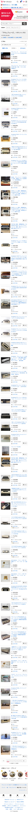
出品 (25, 61)
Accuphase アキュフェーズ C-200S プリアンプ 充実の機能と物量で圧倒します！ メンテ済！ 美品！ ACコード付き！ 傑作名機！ (19, 358)
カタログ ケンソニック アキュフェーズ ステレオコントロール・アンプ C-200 (19, 676)
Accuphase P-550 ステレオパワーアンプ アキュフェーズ (18, 435)
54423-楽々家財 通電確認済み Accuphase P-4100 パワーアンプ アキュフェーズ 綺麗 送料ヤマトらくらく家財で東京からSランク (19, 226)
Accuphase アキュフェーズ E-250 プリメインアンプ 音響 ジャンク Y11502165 (19, 242)
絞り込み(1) (23, 48)
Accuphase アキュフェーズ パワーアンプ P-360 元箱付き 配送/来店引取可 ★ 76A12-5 (19, 288)
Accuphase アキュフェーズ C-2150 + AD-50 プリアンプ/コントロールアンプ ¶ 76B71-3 (19, 81)
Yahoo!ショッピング (9, 801)
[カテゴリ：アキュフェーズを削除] (19, 27)
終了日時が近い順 (6, 44)
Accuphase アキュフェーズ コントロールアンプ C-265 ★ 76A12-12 (19, 317)
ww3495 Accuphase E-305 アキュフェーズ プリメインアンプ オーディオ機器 (19, 344)
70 (13, 553)
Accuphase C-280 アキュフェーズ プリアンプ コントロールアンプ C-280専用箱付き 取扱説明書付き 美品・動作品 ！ (19, 258)
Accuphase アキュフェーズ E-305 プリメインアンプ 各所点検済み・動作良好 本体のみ (19, 373)
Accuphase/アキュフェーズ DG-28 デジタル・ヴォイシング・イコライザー (19, 398)
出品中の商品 (15, 62)
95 (13, 610)
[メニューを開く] (26, 2)
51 (13, 754)
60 (13, 351)
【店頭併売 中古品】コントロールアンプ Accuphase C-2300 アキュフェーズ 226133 (18, 490)
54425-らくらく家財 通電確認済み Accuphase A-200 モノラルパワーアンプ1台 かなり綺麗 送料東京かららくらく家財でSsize (19, 193)
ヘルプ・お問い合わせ (18, 809)
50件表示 (13, 48)
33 (13, 266)
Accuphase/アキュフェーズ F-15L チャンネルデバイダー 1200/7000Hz (19, 386)
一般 (7, 787)
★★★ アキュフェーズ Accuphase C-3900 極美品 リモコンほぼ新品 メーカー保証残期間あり (19, 178)
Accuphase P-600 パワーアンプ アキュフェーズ (19, 135)
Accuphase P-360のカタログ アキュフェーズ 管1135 (18, 109)
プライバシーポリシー (8, 804)
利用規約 (4, 805)
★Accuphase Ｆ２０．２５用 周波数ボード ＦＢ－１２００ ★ (18, 574)
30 (13, 626)
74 (13, 524)
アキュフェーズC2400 (16, 446)
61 (13, 695)
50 (13, 129)
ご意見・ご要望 (8, 809)
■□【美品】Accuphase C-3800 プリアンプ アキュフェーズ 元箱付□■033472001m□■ (19, 717)
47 (13, 74)
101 (13, 234)
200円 (4, 37)
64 (13, 281)
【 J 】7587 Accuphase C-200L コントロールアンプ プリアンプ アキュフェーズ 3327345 (19, 532)
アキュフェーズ (12, 787)
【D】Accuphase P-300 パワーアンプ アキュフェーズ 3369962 (18, 95)
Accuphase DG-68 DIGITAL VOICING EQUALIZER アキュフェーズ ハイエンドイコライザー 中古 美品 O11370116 (19, 588)
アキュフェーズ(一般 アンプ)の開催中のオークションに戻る (14, 784)
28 (13, 141)
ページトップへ (22, 790)
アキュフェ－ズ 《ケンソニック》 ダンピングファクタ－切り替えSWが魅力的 (19, 53)
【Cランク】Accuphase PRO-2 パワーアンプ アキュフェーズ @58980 (19, 410)
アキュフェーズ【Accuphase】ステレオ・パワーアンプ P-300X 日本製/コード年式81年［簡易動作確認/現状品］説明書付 (19, 619)
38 (13, 655)
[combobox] (11, 23)
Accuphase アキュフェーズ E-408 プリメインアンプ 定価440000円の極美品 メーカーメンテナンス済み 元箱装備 (19, 162)
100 (13, 468)
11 (13, 404)
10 (13, 392)
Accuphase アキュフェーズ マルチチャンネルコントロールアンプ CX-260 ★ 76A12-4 (19, 330)
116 (13, 200)
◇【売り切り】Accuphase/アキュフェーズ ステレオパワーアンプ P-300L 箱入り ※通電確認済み (19, 702)
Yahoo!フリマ (20, 799)
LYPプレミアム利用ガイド (13, 805)
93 (13, 101)
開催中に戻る (5, 48)
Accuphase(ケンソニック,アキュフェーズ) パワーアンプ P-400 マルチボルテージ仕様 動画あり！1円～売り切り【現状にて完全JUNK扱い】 (19, 273)
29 (13, 539)
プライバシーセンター (19, 804)
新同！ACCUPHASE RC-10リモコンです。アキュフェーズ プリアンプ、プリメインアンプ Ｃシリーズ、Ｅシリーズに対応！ (19, 504)
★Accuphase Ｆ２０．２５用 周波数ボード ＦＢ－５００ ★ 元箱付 (19, 562)
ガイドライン (23, 805)
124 (13, 217)
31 (13, 641)
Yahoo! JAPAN (20, 801)
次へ (24, 760)
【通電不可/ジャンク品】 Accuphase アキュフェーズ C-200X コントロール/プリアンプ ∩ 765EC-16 (19, 648)
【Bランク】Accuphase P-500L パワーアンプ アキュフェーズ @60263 (19, 423)
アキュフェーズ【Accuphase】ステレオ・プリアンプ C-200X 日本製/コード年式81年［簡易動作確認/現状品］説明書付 (18, 634)
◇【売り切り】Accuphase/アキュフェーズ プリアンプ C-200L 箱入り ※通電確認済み (19, 748)
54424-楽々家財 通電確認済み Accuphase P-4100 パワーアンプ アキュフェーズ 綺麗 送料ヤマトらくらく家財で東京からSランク (19, 460)
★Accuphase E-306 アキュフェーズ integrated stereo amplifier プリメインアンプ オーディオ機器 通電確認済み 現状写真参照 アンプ (19, 302)
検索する (24, 23)
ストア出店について (19, 807)
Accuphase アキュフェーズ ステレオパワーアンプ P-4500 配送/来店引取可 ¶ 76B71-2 (19, 122)
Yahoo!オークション (10, 799)
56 (13, 380)
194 (13, 724)
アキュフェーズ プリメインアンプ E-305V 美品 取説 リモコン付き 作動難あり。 (19, 67)
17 (13, 249)
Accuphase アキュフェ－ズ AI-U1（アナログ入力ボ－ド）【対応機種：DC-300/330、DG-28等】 (19, 734)
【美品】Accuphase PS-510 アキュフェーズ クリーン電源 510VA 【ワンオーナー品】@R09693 (19, 148)
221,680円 (10, 37)
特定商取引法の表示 (9, 807)
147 (13, 170)
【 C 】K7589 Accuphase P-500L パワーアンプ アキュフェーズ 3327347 (19, 518)
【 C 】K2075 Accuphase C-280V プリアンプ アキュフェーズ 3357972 (19, 547)
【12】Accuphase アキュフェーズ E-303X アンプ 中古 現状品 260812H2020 (19, 476)
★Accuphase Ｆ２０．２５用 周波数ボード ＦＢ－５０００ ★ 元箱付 (19, 662)
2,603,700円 (19, 37)
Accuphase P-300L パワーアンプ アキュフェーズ (18, 689)
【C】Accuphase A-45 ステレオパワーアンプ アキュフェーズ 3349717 (19, 603)
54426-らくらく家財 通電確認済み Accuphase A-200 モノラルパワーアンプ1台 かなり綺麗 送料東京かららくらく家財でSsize (19, 209)
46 (13, 337)
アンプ (3, 787)
